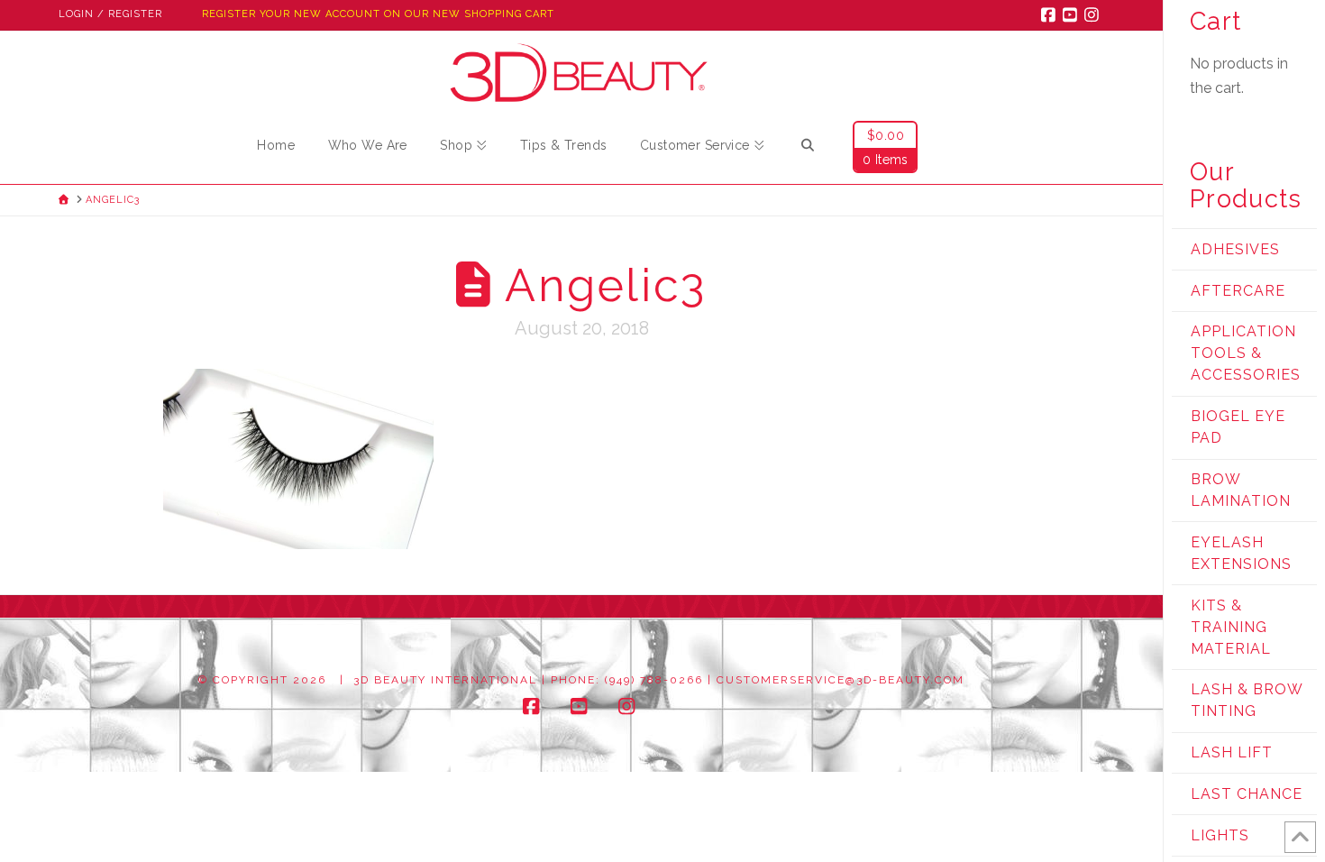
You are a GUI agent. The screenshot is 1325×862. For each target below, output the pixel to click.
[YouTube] (1072, 14)
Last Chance (1246, 793)
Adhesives (1235, 249)
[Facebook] (1051, 14)
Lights (1220, 835)
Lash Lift (1232, 752)
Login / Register (110, 14)
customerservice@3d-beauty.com (840, 680)
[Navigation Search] (808, 148)
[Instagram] (1094, 14)
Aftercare (1238, 290)
